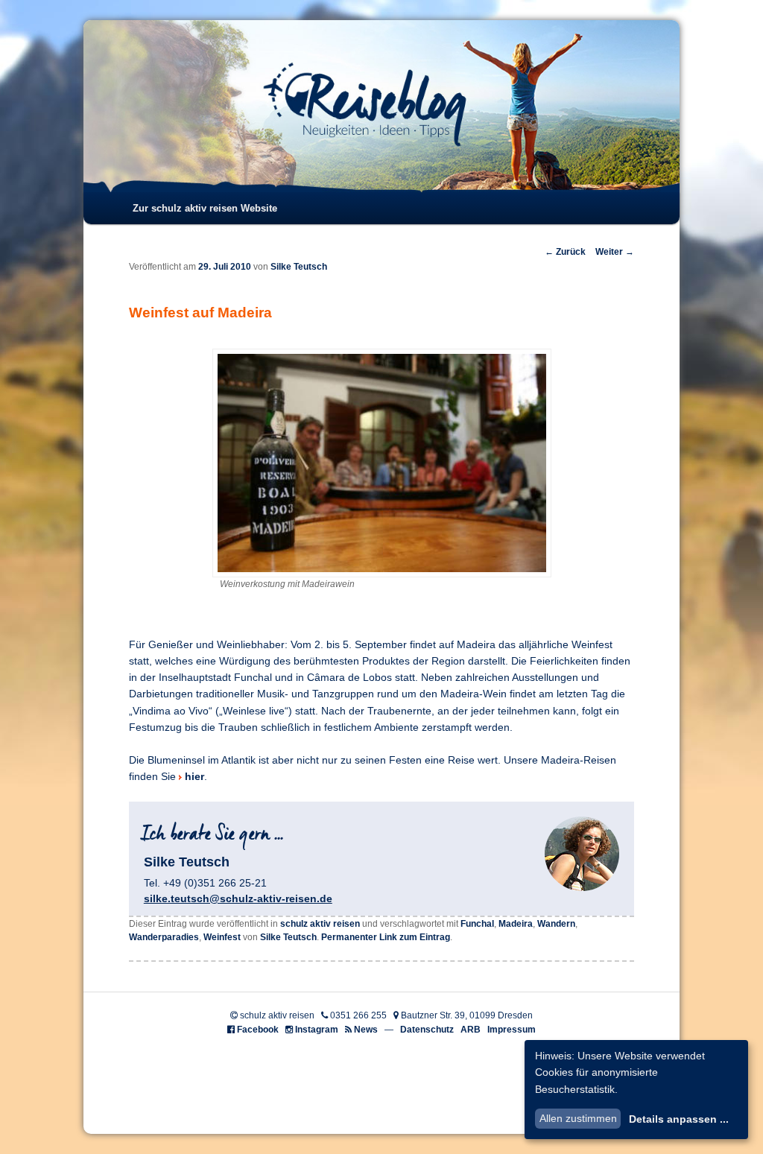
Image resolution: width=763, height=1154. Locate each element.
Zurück (565, 252)
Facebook (258, 1029)
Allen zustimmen (578, 1118)
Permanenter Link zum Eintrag (385, 937)
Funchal (477, 924)
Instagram (316, 1029)
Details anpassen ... (679, 1119)
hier (194, 776)
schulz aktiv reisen (320, 924)
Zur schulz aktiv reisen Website (205, 208)
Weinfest (222, 937)
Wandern (556, 924)
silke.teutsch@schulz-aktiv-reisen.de (238, 898)
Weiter (614, 252)
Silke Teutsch (298, 266)
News (366, 1029)
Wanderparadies (164, 937)
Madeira (515, 924)
